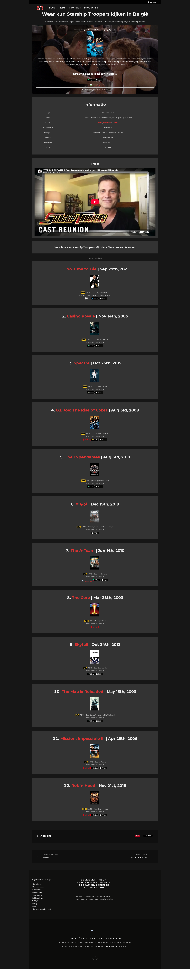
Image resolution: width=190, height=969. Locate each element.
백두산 (81, 504)
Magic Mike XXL (139, 857)
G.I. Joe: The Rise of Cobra (82, 410)
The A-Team (82, 550)
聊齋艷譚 (46, 857)
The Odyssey (37, 884)
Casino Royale (81, 316)
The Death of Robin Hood (41, 909)
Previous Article (50, 854)
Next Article (141, 854)
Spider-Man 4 (37, 895)
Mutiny (34, 903)
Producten (91, 8)
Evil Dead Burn (37, 898)
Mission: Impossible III (82, 738)
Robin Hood (83, 785)
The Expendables (82, 457)
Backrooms (36, 890)
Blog (52, 8)
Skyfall (81, 644)
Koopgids (75, 8)
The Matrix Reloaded (82, 691)
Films (62, 8)
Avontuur (107, 123)
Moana (34, 906)
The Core (81, 597)
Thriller (115, 123)
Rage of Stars (37, 892)
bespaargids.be (118, 947)
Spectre (82, 363)
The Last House (38, 887)
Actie (100, 123)
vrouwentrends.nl (97, 947)
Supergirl (35, 901)
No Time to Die (81, 269)
